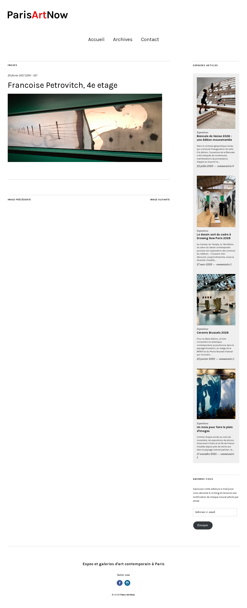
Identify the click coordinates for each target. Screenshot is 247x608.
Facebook (120, 585)
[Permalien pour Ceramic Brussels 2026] (216, 300)
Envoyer (202, 525)
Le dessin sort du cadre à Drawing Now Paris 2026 (214, 236)
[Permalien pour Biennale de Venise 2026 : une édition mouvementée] (216, 103)
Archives (123, 39)
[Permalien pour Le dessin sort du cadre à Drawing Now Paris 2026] (216, 201)
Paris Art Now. (127, 594)
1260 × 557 (31, 75)
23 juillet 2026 (205, 166)
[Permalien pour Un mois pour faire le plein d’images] (216, 394)
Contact (150, 39)
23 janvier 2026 (206, 359)
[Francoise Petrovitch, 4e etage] (85, 161)
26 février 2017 (16, 75)
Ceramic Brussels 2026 (213, 332)
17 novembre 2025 (207, 454)
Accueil (96, 39)
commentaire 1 (224, 264)
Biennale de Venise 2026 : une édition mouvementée (214, 138)
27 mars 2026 (204, 264)
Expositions (202, 132)
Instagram (127, 585)
